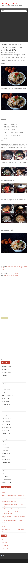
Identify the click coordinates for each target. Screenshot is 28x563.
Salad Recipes (6, 447)
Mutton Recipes (6, 415)
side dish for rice (6, 456)
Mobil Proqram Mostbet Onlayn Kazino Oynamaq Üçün (13, 508)
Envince (24, 561)
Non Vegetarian (6, 421)
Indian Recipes (24, 266)
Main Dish (5, 412)
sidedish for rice (6, 459)
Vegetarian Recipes (7, 482)
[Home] (7, 44)
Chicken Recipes (6, 381)
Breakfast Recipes (7, 372)
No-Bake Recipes (7, 418)
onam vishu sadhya (7, 427)
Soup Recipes (6, 467)
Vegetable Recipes (7, 479)
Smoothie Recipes (7, 462)
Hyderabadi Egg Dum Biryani (11, 275)
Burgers (5, 375)
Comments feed (5, 545)
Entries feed (4, 542)
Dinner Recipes (9, 266)
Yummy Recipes (9, 3)
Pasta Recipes (6, 430)
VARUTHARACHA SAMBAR (12, 273)
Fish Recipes (6, 401)
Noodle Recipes (6, 424)
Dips (4, 392)
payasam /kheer (6, 433)
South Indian (9, 267)
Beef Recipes (6, 369)
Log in (3, 539)
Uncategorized (16, 267)
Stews (4, 473)
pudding (5, 438)
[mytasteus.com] (4, 555)
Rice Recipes (3, 267)
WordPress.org (5, 548)
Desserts (5, 386)
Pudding (5, 441)
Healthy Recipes (16, 266)
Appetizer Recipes (7, 366)
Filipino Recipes (6, 398)
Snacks (4, 465)
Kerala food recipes (7, 410)
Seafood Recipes (6, 453)
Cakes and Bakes (6, 378)
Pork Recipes (6, 436)
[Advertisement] (14, 27)
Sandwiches (5, 450)
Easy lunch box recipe (8, 395)
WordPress (20, 561)
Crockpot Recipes (7, 383)
